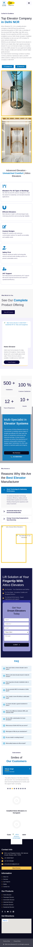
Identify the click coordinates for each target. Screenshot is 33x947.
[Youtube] (8, 911)
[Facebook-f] (2, 911)
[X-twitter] (5, 911)
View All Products (8, 312)
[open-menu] (29, 3)
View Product (11, 362)
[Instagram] (10, 911)
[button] (16, 668)
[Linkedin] (13, 911)
